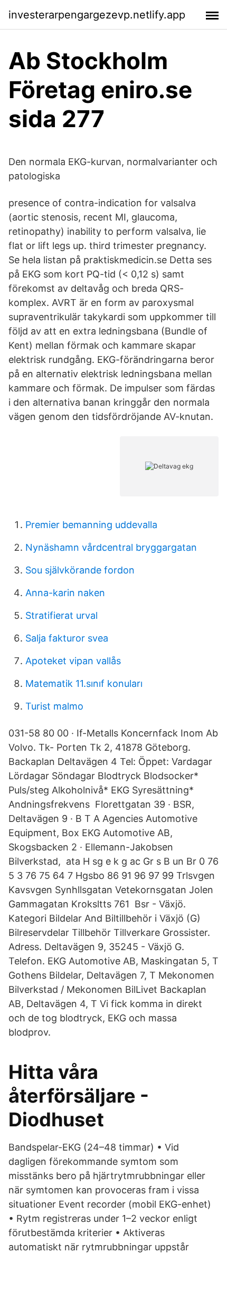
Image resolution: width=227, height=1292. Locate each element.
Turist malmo (54, 706)
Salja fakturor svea (66, 638)
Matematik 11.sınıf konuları (84, 683)
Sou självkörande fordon (80, 570)
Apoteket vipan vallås (73, 660)
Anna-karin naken (65, 592)
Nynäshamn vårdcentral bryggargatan (111, 547)
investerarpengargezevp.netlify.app (96, 14)
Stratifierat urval (61, 615)
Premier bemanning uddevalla (91, 524)
